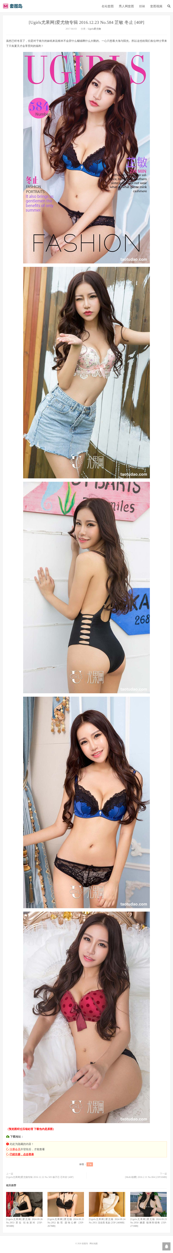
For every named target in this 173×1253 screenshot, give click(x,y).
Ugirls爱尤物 (94, 29)
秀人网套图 (126, 6)
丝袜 (142, 6)
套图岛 (13, 6)
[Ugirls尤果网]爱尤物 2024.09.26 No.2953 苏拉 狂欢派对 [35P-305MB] (24, 1222)
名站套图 (108, 6)
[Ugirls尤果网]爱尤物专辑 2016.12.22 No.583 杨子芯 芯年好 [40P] (39, 1177)
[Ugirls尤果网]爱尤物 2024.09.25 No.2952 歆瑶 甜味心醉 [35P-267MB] (65, 1222)
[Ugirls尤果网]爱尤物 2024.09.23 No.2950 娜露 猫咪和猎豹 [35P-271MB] (148, 1222)
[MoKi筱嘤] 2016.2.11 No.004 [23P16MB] (146, 1177)
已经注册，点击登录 (22, 1154)
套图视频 (156, 6)
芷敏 (90, 1164)
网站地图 (94, 1243)
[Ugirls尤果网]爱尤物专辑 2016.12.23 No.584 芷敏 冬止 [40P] (86, 22)
